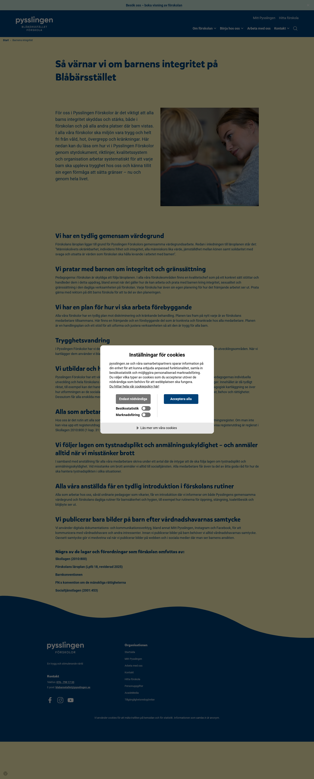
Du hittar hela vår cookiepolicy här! (134, 386)
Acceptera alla (181, 399)
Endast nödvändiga (133, 399)
